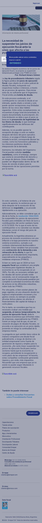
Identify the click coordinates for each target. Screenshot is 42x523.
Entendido (15, 63)
